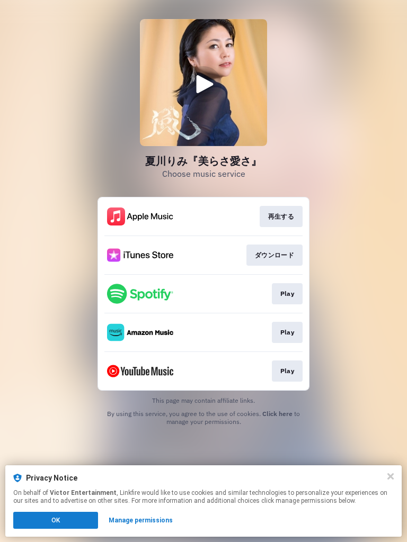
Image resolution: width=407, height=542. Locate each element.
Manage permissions (141, 520)
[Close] (390, 476)
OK (55, 520)
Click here (277, 414)
